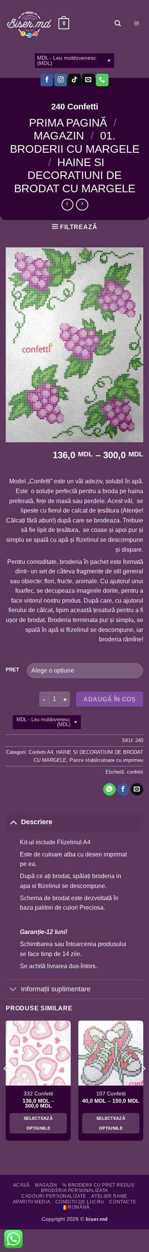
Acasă (21, 1185)
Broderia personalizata (74, 1190)
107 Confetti (111, 1094)
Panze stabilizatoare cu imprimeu (106, 760)
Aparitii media (31, 1202)
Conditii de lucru (79, 1202)
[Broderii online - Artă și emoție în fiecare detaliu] (29, 24)
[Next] (142, 1083)
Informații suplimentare (56, 989)
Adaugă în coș (109, 699)
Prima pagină (68, 123)
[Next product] (67, 205)
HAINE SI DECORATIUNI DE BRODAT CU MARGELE (74, 175)
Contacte (122, 1202)
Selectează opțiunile (38, 1123)
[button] (63, 24)
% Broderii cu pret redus (98, 1185)
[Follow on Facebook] (46, 80)
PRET (12, 670)
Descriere (36, 822)
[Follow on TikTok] (74, 80)
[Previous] (6, 1083)
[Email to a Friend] (137, 789)
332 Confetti (38, 1094)
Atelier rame (109, 1196)
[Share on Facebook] (123, 789)
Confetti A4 (41, 752)
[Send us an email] (88, 80)
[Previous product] (82, 205)
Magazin (59, 136)
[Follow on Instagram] (60, 80)
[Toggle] (13, 822)
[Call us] (102, 80)
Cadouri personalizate (53, 1196)
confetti (135, 772)
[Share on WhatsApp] (109, 789)
